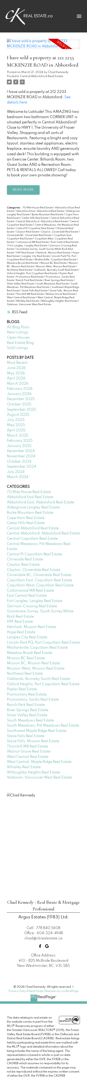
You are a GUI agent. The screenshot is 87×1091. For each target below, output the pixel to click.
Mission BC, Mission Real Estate (33, 663)
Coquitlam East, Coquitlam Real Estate (39, 580)
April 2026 (16, 378)
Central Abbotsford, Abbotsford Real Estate (42, 221)
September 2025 (21, 409)
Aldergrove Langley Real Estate (33, 507)
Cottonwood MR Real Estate (32, 242)
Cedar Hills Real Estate (35, 218)
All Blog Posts (18, 327)
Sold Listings (17, 348)
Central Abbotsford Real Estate (41, 76)
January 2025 (19, 446)
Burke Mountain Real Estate (48, 214)
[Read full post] (43, 46)
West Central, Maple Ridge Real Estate (39, 762)
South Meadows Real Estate (52, 284)
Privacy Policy (17, 991)
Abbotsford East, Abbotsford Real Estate (40, 211)
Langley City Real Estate (36, 256)
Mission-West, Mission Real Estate (56, 266)
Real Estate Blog (20, 343)
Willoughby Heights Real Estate (59, 301)
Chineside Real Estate (25, 559)
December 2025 (21, 399)
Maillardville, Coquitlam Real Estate (56, 259)
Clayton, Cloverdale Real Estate (60, 232)
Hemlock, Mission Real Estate (53, 253)
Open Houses (18, 337)
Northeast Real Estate (20, 270)
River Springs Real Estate (59, 280)
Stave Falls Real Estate (35, 291)
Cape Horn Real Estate (26, 518)
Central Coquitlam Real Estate (32, 539)
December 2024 (21, 451)
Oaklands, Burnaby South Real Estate (56, 270)
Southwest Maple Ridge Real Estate (36, 731)
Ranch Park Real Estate (29, 280)
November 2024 (21, 456)
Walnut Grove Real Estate (61, 294)
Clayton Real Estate (27, 232)
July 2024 (15, 472)
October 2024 (19, 461)
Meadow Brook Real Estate (23, 263)
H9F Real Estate (25, 253)
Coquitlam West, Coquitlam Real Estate (40, 585)
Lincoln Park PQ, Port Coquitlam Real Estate (43, 642)
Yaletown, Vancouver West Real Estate (29, 304)
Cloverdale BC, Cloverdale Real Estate (29, 235)
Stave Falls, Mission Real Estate (33, 741)
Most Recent (17, 363)
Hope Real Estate (21, 632)
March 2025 (17, 435)
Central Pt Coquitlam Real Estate (35, 228)
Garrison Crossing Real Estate (32, 606)
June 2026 (16, 368)
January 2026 (19, 394)
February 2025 (20, 441)
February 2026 (20, 389)
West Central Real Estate (21, 297)
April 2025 (16, 430)
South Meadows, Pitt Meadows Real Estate (43, 725)
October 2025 (19, 404)
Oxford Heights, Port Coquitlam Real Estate (32, 273)
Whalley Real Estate (28, 301)
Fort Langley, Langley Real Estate (28, 245)
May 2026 (16, 373)
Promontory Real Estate (30, 277)
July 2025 (15, 420)
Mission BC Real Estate (53, 263)
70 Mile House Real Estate (38, 208)
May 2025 (16, 425)
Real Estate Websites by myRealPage (54, 991)
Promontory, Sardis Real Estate (33, 699)
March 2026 (17, 384)
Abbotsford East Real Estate (30, 497)
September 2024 (21, 466)
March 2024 (17, 477)
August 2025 (18, 415)
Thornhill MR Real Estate (30, 294)
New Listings (17, 332)
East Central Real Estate (65, 242)
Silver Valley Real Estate (21, 284)
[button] (40, 946)
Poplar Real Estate (22, 689)
